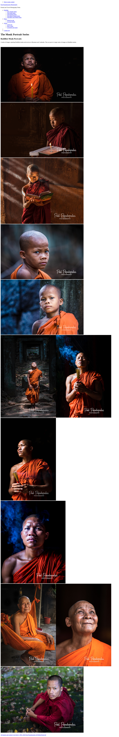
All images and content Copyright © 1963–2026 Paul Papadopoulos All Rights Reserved (23, 735)
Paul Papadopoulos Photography (9, 4)
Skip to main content (9, 2)
